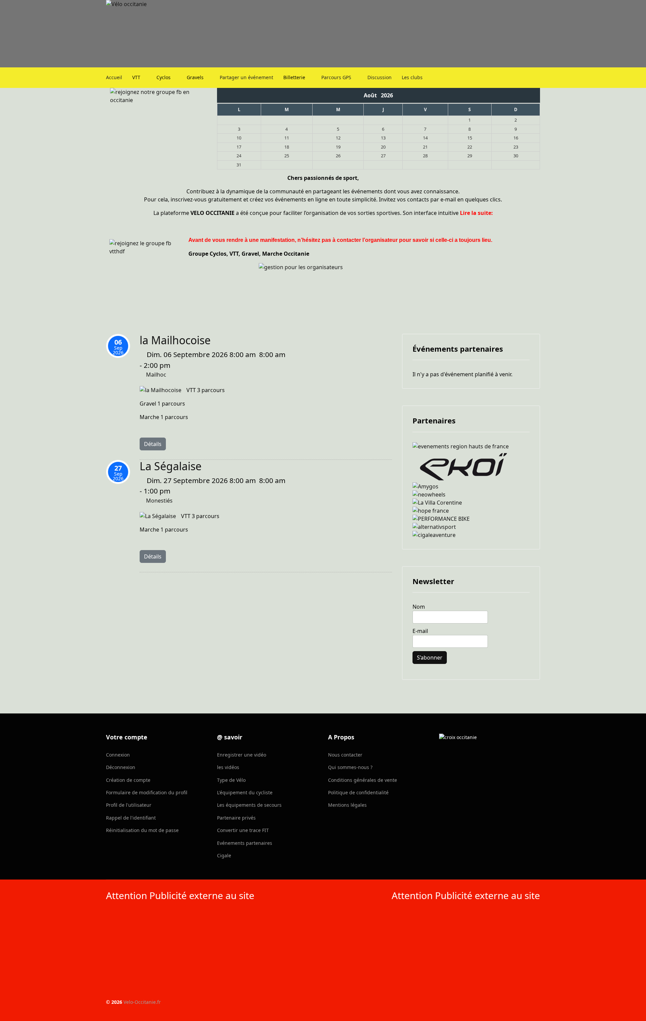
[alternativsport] (471, 527)
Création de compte (128, 780)
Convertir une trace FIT (243, 830)
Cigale (224, 855)
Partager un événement (246, 77)
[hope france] (471, 511)
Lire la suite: (476, 213)
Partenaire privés (236, 818)
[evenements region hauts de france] (471, 446)
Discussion (379, 77)
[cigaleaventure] (471, 535)
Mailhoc (156, 374)
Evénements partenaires (244, 843)
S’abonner (429, 657)
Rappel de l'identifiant (131, 818)
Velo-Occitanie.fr (142, 1002)
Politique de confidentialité (358, 792)
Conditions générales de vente (362, 780)
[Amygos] (471, 486)
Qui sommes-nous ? (350, 767)
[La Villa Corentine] (471, 503)
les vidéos (228, 767)
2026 (387, 95)
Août (372, 95)
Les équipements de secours (249, 805)
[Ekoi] (471, 466)
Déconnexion (120, 767)
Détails (153, 444)
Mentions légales (347, 805)
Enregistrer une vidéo (241, 755)
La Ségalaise (171, 466)
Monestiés (159, 500)
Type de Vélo (231, 780)
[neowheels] (471, 494)
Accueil (114, 77)
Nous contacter (345, 755)
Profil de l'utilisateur (128, 805)
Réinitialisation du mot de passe (142, 830)
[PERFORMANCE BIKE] (471, 519)
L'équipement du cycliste (245, 792)
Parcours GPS (336, 77)
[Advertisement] (212, 951)
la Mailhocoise (175, 340)
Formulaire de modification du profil (146, 792)
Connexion (118, 755)
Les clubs (412, 77)
